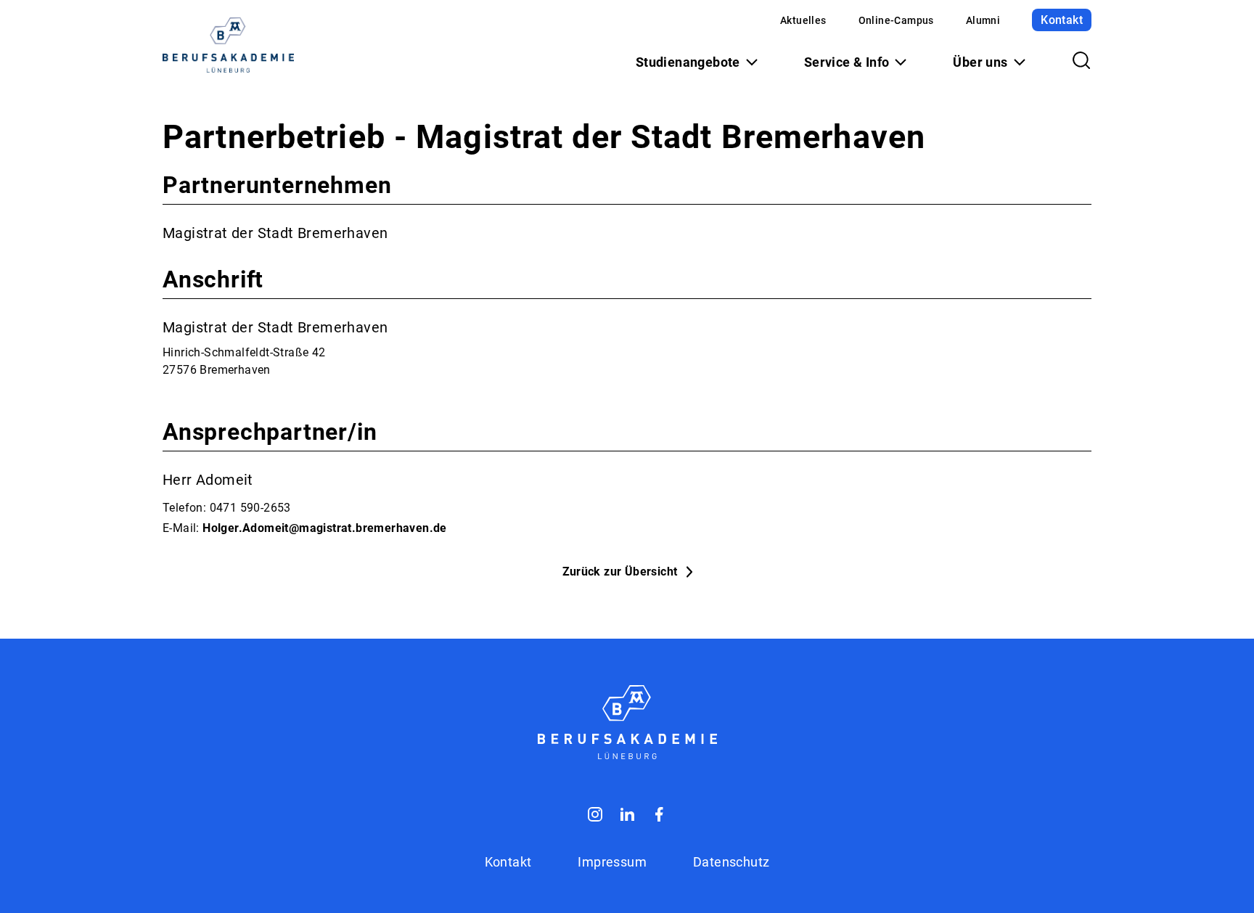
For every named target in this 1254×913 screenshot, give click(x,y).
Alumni (983, 20)
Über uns (980, 62)
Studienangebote (688, 62)
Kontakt (1062, 20)
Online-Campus (896, 20)
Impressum (612, 861)
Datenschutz (731, 861)
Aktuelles (803, 20)
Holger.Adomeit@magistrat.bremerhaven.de (324, 528)
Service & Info (847, 62)
